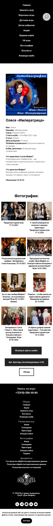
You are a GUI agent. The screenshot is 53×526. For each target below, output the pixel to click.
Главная (26, 5)
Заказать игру (26, 411)
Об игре (26, 40)
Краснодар (26, 431)
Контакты (26, 50)
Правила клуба (26, 35)
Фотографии (26, 45)
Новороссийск (26, 434)
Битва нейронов (27, 25)
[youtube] (36, 504)
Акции (26, 408)
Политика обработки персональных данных (26, 464)
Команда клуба (26, 55)
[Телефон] (17, 504)
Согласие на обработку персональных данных (26, 461)
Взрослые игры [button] (26, 15)
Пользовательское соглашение (26, 467)
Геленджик (26, 428)
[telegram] (22, 504)
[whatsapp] (26, 504)
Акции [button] (26, 30)
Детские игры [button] (26, 20)
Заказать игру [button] (26, 10)
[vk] (31, 504)
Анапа (26, 425)
